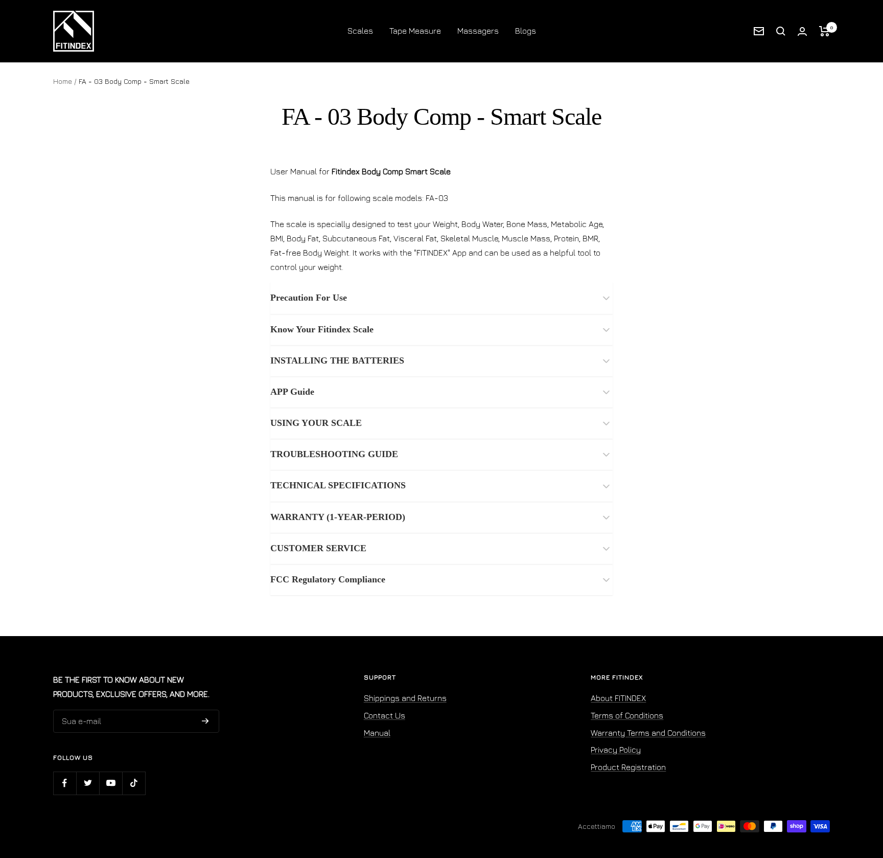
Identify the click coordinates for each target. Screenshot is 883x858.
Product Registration (628, 767)
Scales (360, 30)
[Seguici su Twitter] (87, 783)
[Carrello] (824, 31)
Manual (377, 732)
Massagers (478, 30)
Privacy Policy (616, 749)
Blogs (525, 30)
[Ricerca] (780, 31)
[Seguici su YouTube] (110, 783)
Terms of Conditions (627, 715)
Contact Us (384, 715)
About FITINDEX (618, 698)
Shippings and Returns (405, 698)
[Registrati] (205, 721)
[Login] (802, 31)
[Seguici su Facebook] (64, 783)
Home (62, 81)
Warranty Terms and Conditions (648, 732)
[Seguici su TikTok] (133, 783)
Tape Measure (415, 30)
